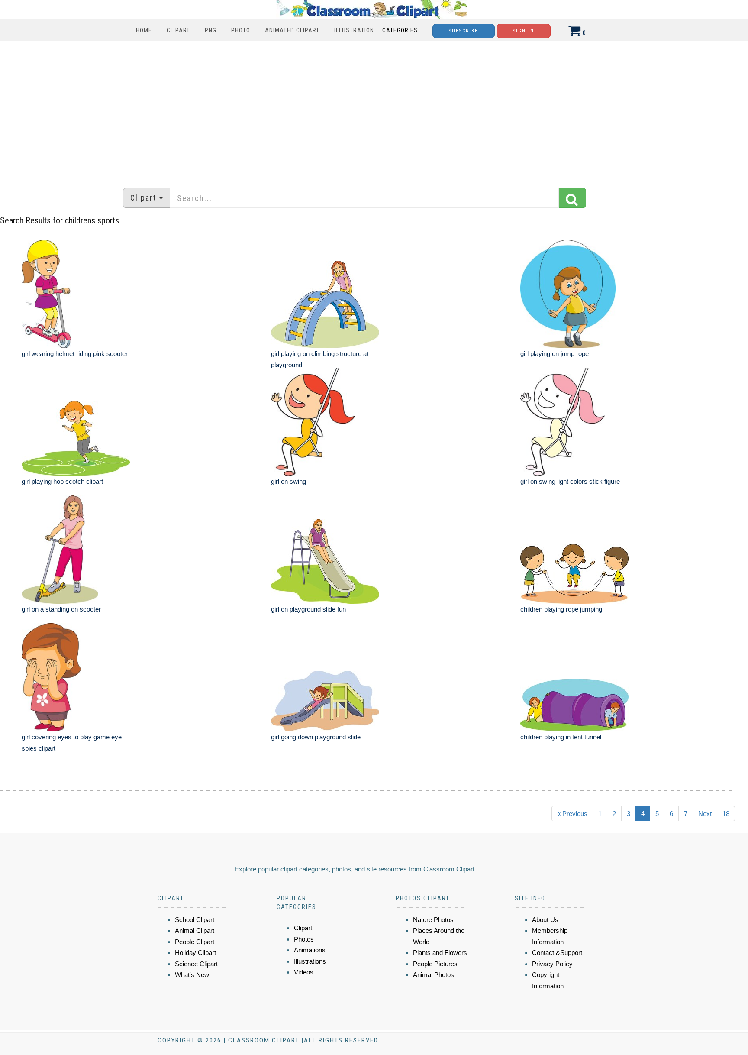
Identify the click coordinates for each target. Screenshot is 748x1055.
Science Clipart (196, 964)
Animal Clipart (194, 930)
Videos (303, 972)
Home (144, 30)
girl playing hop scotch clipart (62, 481)
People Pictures (435, 964)
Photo (240, 30)
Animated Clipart (292, 30)
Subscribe (463, 31)
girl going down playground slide (316, 737)
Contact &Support (557, 952)
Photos (304, 939)
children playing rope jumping (561, 609)
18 (725, 813)
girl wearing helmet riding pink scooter (75, 353)
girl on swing (288, 481)
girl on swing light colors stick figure (570, 481)
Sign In (523, 31)
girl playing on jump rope (554, 353)
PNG (210, 30)
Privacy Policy (552, 964)
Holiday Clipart (195, 952)
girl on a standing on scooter (61, 609)
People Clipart (194, 941)
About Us (545, 919)
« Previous (572, 813)
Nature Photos (433, 919)
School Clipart (194, 919)
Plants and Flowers (440, 952)
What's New (192, 974)
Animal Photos (433, 974)
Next (705, 813)
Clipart (178, 30)
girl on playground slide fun (308, 609)
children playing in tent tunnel (560, 737)
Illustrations (310, 961)
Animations (310, 950)
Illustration (354, 30)
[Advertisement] (374, 110)
